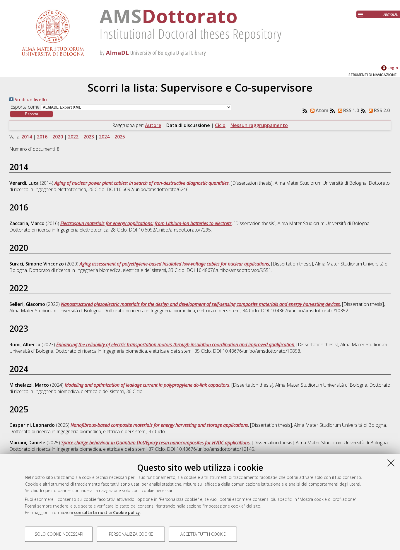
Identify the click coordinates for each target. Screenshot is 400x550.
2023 (88, 136)
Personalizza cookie (131, 534)
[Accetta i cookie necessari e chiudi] (391, 462)
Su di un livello (30, 99)
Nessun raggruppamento (259, 125)
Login (392, 67)
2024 (104, 136)
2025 (119, 136)
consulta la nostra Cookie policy (107, 512)
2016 (42, 136)
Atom (321, 110)
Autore (153, 125)
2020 (57, 136)
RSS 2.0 (381, 110)
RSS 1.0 (350, 110)
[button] (31, 114)
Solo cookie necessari (59, 534)
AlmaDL (391, 14)
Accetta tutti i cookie (203, 534)
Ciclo (220, 125)
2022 (73, 136)
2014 (26, 136)
